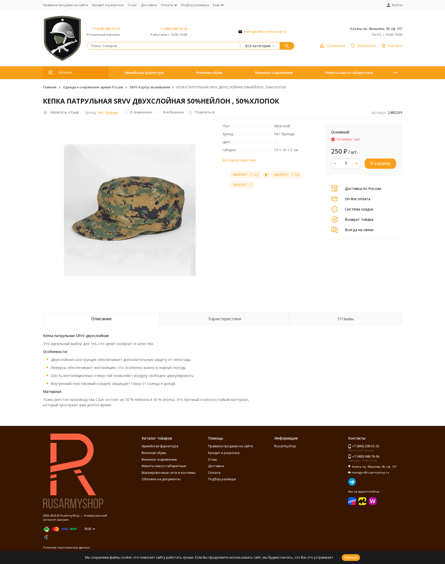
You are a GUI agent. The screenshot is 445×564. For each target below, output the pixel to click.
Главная (49, 87)
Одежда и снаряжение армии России (93, 87)
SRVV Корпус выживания (150, 87)
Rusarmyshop (285, 446)
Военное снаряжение (274, 72)
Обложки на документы (161, 479)
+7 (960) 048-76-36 (173, 28)
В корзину (380, 163)
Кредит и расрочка (108, 5)
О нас (132, 5)
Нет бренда (108, 112)
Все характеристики (239, 160)
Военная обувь (209, 72)
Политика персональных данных (66, 547)
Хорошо (350, 557)
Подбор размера (195, 5)
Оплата (214, 472)
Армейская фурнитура (144, 72)
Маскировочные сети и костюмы (169, 472)
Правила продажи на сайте (65, 5)
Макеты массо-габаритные (349, 72)
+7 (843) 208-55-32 (106, 28)
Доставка (149, 5)
